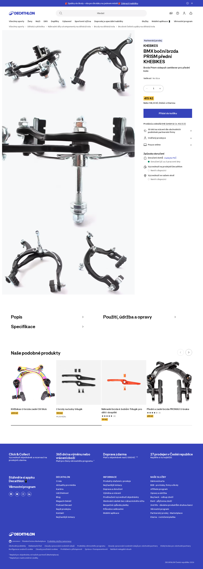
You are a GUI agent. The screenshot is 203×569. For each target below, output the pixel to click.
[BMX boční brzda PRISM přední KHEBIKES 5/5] (101, 261)
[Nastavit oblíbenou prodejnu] (171, 13)
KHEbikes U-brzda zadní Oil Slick (29, 409)
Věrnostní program (183, 21)
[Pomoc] (177, 13)
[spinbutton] (153, 88)
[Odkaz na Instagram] (23, 494)
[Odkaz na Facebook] (11, 494)
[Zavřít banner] (192, 3)
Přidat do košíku (168, 113)
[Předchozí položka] (180, 352)
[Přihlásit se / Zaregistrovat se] (184, 13)
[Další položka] (188, 352)
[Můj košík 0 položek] (191, 13)
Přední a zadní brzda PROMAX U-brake (168, 409)
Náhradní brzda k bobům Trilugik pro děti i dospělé (122, 411)
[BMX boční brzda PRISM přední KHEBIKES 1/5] (101, 63)
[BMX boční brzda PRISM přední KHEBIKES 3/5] (68, 162)
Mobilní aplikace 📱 (161, 21)
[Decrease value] (146, 88)
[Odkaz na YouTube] (17, 494)
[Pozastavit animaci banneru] (187, 3)
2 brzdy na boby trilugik (69, 409)
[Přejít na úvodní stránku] (22, 13)
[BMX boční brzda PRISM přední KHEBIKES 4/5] (35, 261)
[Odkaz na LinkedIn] (29, 494)
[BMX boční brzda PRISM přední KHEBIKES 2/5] (35, 63)
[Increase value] (160, 88)
